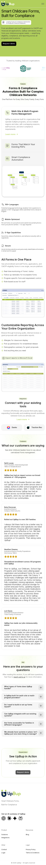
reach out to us (19, 677)
